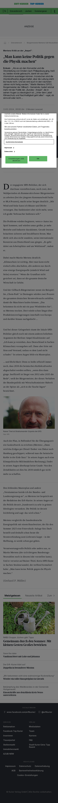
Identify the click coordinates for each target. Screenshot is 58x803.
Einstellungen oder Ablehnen (16, 160)
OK (38, 158)
